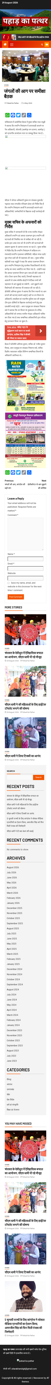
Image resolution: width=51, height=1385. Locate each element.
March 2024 (12, 1015)
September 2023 (15, 1045)
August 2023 (13, 1050)
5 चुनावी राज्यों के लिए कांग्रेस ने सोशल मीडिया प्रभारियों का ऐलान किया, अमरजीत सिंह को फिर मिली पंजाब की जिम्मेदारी (25, 822)
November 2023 (14, 1035)
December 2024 (14, 969)
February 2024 (14, 1020)
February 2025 (14, 959)
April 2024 (12, 1010)
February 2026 (14, 898)
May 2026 (11, 882)
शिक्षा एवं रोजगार (13, 1109)
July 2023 (11, 1056)
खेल (8, 1094)
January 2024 (13, 1025)
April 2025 (12, 949)
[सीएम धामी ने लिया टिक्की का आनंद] (25, 732)
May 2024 (11, 1005)
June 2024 (12, 999)
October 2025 (13, 918)
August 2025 (13, 928)
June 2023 (12, 1061)
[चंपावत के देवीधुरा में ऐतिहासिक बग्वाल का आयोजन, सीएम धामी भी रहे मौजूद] (25, 629)
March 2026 (12, 893)
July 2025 (11, 933)
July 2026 (11, 872)
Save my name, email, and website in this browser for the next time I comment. (24, 587)
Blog (9, 1079)
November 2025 (14, 913)
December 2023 (14, 1030)
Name (11, 554)
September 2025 (15, 923)
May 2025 (11, 943)
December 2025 (14, 908)
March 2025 (12, 954)
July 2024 (11, 994)
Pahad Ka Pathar (13, 103)
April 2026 (12, 887)
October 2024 (13, 979)
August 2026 (13, 867)
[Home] (5, 45)
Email (11, 563)
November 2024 (14, 974)
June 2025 (12, 938)
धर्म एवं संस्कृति (12, 1104)
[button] (11, 44)
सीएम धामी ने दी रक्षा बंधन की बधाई (20, 831)
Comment (13, 515)
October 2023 (13, 1040)
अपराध (9, 1084)
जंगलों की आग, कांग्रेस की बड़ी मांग (15, 484)
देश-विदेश (10, 1099)
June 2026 (12, 877)
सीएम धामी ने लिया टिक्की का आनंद (23, 756)
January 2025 (13, 964)
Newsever (38, 1378)
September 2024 (15, 984)
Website (12, 573)
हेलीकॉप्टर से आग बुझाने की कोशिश (37, 484)
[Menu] (11, 44)
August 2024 (13, 989)
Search (11, 771)
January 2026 (13, 903)
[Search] (42, 44)
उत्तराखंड (6, 85)
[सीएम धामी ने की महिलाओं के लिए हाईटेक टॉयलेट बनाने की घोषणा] (25, 681)
